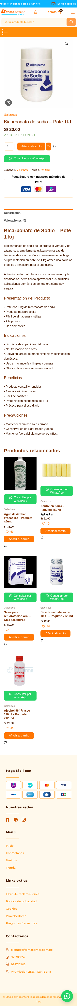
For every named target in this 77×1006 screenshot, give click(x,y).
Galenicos (10, 114)
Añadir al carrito (31, 146)
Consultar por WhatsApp (29, 158)
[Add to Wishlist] (48, 146)
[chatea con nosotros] (67, 996)
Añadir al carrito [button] (19, 539)
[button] (72, 12)
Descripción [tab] (12, 212)
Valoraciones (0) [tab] (15, 220)
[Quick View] (11, 532)
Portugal (45, 169)
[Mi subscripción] (36, 12)
